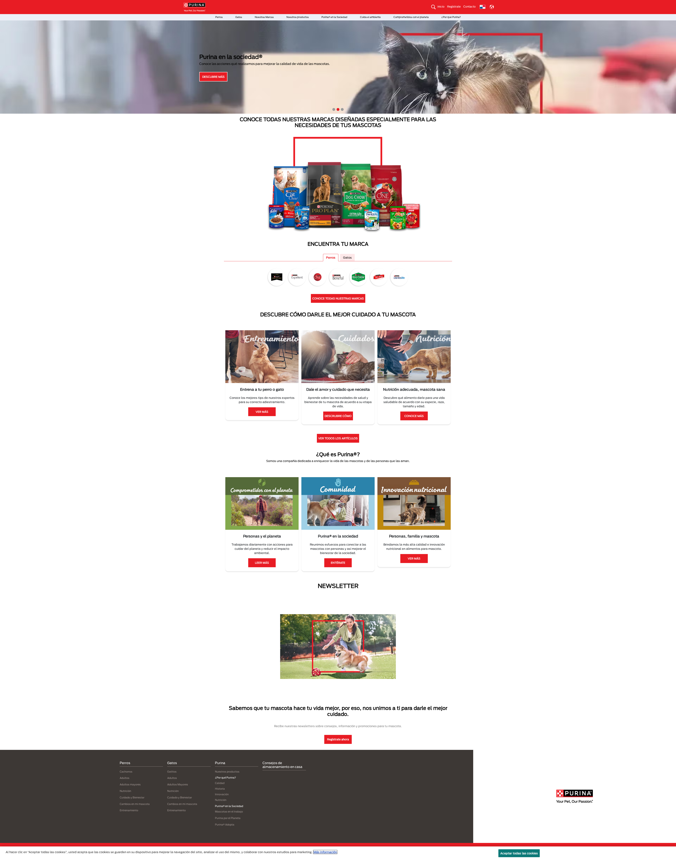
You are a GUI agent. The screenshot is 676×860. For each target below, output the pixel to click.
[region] (338, 853)
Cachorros (126, 771)
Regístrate (454, 6)
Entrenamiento (129, 810)
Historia (220, 788)
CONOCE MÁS (414, 416)
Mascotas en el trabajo (229, 811)
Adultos (124, 777)
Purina (220, 763)
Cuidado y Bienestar (132, 797)
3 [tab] (342, 109)
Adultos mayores (130, 784)
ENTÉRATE (338, 562)
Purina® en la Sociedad (334, 17)
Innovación (222, 794)
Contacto (469, 6)
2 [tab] (338, 109)
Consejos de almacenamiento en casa (282, 765)
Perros (219, 17)
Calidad (219, 783)
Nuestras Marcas (264, 17)
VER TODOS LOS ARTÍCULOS (338, 438)
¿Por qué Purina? (451, 17)
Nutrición (125, 790)
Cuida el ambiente (370, 17)
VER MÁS (262, 411)
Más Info (213, 76)
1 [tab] (333, 109)
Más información (325, 852)
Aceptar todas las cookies (519, 853)
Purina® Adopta (224, 824)
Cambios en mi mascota (135, 803)
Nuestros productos (297, 17)
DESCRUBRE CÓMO (338, 416)
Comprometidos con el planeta (411, 17)
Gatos (238, 17)
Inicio (441, 6)
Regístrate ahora (338, 739)
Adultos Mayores (177, 784)
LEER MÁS (262, 562)
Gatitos (172, 771)
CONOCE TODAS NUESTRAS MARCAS (338, 298)
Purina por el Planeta (227, 818)
